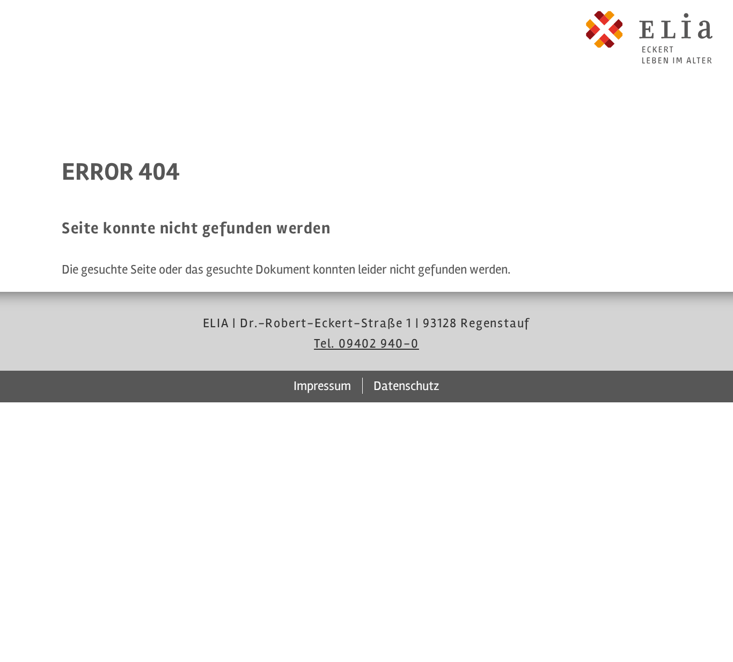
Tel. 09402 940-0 (366, 343)
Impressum (322, 386)
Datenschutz (406, 386)
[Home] (649, 37)
